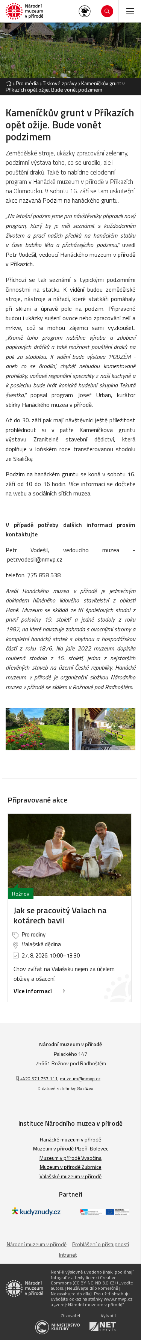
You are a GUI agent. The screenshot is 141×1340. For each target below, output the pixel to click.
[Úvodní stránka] (24, 11)
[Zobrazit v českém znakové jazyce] (84, 11)
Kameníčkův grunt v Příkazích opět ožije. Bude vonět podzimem (65, 86)
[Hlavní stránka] (9, 83)
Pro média (27, 83)
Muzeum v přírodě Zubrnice (71, 1167)
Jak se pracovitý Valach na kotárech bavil (60, 915)
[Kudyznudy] (36, 1213)
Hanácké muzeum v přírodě (70, 1139)
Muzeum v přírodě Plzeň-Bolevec (70, 1148)
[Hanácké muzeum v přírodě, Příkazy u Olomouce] (37, 729)
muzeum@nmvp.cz (80, 1078)
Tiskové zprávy (60, 83)
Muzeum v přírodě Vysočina (70, 1158)
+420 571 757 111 (38, 1078)
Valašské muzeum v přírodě (70, 1176)
